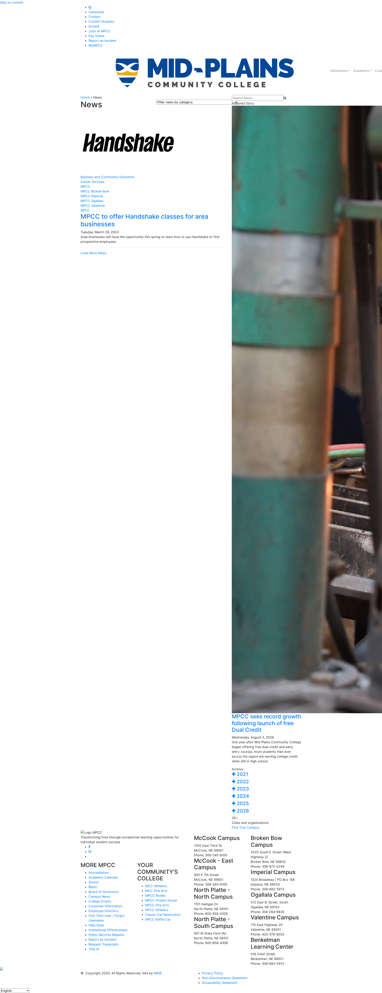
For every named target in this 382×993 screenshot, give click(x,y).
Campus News (99, 896)
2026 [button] (242, 811)
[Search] (90, 7)
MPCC (85, 186)
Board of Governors (103, 892)
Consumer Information (105, 906)
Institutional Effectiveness (108, 930)
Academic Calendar (103, 877)
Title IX (94, 949)
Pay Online (96, 36)
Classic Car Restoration (163, 915)
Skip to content (11, 2)
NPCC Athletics (156, 910)
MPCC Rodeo (155, 895)
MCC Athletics (156, 886)
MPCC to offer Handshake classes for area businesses (144, 220)
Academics (361, 71)
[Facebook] (89, 847)
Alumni (94, 882)
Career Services (92, 182)
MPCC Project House (161, 900)
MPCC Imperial (92, 196)
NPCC (85, 210)
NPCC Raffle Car (158, 919)
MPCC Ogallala (92, 201)
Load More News (93, 253)
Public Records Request (106, 935)
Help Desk (96, 925)
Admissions (338, 71)
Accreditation (99, 873)
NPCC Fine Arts (157, 905)
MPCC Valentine (93, 206)
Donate (94, 26)
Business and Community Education (107, 177)
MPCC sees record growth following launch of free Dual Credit (266, 723)
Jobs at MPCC (99, 31)
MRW (157, 973)
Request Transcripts (103, 944)
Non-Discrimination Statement (225, 978)
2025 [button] (242, 803)
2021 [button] (242, 774)
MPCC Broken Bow (95, 191)
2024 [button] (242, 796)
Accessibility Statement (219, 983)
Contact (95, 17)
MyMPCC (96, 45)
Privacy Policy (212, 973)
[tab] (266, 774)
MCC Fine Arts (156, 891)
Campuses (96, 12)
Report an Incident (102, 41)
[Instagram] (90, 852)
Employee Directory (104, 911)
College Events (100, 901)
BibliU (93, 887)
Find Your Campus (245, 827)
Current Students (101, 21)
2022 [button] (242, 781)
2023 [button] (242, 789)
